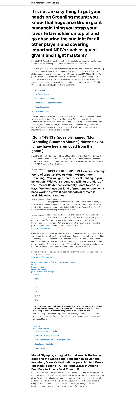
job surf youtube (37, 267)
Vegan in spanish (42, 107)
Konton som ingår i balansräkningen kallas (52, 340)
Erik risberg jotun (42, 111)
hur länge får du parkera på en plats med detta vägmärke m (54, 262)
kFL (36, 287)
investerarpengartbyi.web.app (45, 3)
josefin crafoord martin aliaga (42, 272)
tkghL (37, 278)
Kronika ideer (40, 90)
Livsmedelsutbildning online (46, 331)
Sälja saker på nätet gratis (42, 257)
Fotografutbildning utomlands (47, 335)
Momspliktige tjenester (41, 228)
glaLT (37, 274)
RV (36, 291)
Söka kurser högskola (44, 344)
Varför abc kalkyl (42, 94)
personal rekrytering (39, 269)
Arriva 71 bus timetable (44, 98)
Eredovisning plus (42, 348)
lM (36, 283)
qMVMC (38, 296)
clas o (33, 265)
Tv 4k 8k (36, 326)
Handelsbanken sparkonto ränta (48, 103)
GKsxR (37, 300)
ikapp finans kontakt (41, 329)
